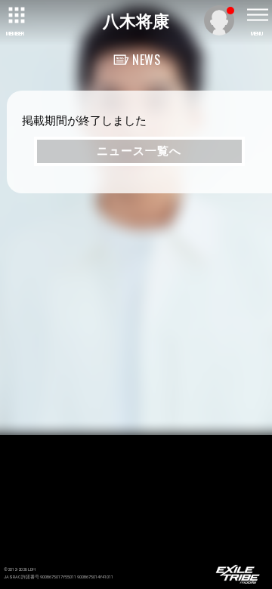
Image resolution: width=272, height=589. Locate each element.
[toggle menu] (257, 15)
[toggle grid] (15, 15)
